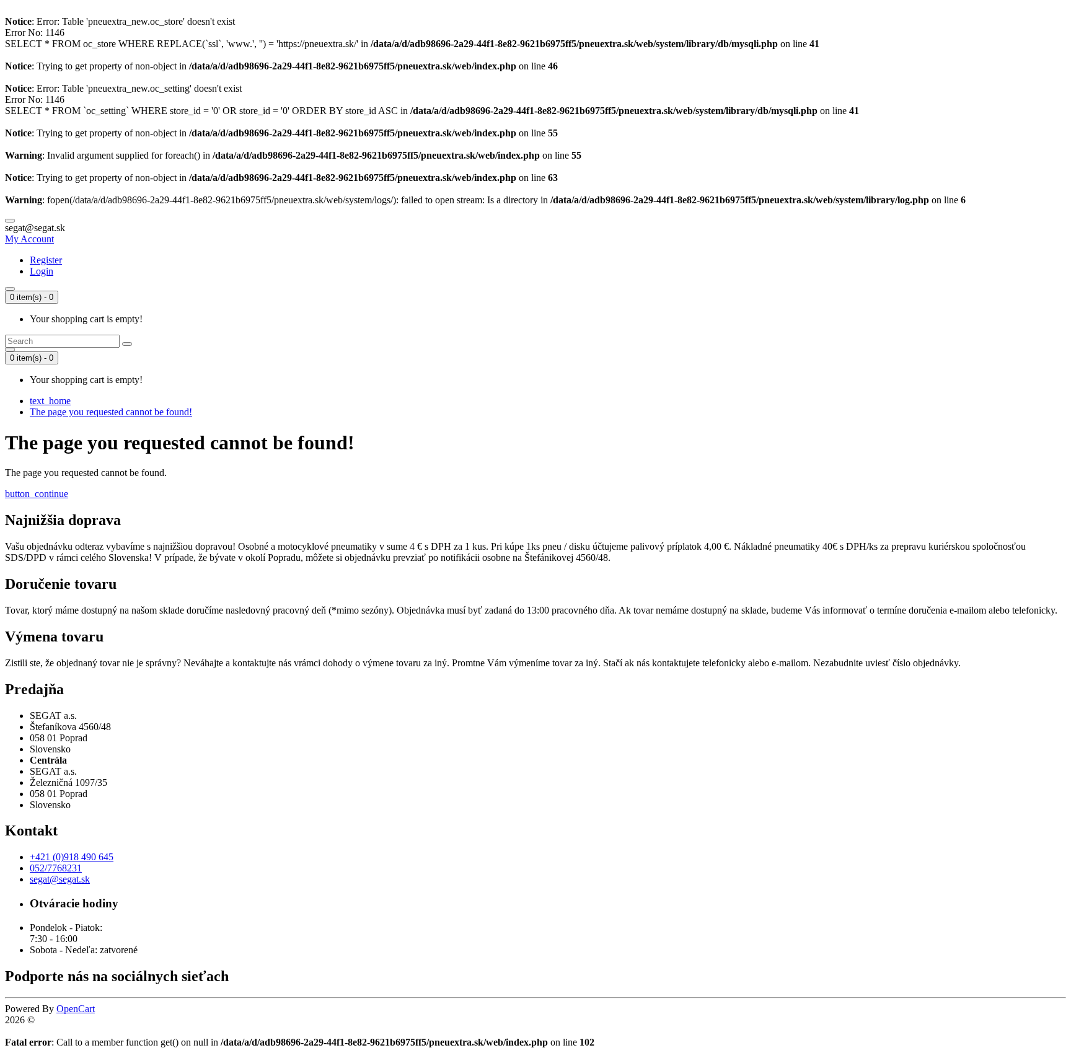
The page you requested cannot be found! (111, 412)
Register (46, 260)
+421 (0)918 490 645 (71, 857)
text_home (50, 400)
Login (41, 271)
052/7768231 (56, 868)
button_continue (36, 493)
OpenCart (75, 1008)
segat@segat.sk (60, 879)
